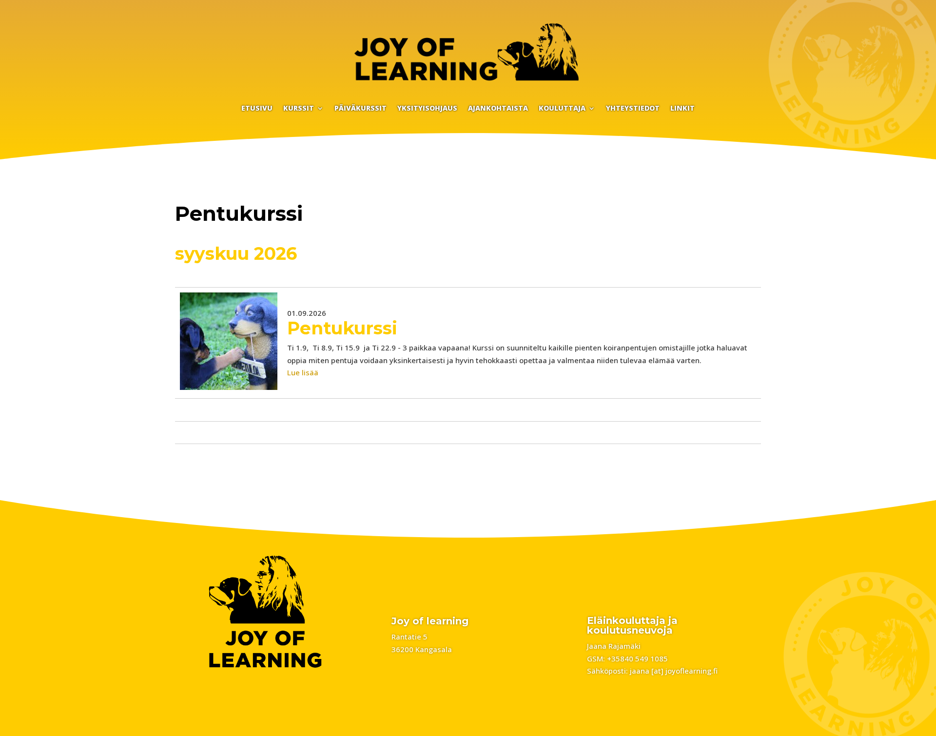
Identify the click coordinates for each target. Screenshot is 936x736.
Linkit (682, 109)
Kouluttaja (562, 109)
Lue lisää (302, 372)
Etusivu (257, 109)
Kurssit (298, 109)
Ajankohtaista (498, 109)
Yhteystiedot (633, 109)
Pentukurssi (342, 328)
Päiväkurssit (360, 109)
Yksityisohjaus (427, 109)
